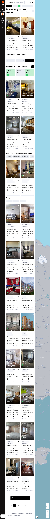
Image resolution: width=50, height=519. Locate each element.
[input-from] (10, 60)
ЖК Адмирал (24, 99)
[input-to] (20, 60)
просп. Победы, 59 (25, 369)
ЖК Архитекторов (25, 224)
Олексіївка (14, 515)
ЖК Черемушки (25, 441)
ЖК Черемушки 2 (25, 180)
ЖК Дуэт (9, 99)
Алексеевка (10, 36)
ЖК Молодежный (25, 405)
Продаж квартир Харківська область (17, 513)
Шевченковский (11, 38)
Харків (9, 515)
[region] (42, 259)
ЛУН (7, 513)
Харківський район (29, 513)
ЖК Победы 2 (10, 135)
